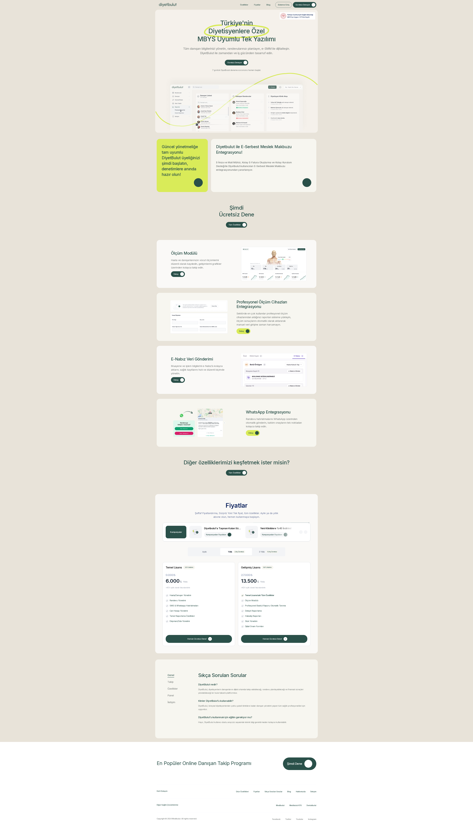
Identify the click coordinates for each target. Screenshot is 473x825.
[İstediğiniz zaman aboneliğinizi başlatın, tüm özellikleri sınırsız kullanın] (198, 182)
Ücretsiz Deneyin (303, 5)
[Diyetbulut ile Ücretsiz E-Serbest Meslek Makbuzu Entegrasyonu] (306, 182)
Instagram (312, 819)
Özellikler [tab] (173, 688)
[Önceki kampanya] (301, 532)
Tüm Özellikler (234, 225)
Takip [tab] (171, 681)
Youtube (299, 819)
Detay (176, 274)
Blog (268, 5)
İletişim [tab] (171, 702)
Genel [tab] (171, 675)
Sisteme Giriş (283, 5)
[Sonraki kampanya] (305, 532)
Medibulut (280, 805)
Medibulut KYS (295, 805)
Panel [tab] (171, 695)
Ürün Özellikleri (242, 791)
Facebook (276, 819)
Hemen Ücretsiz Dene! (196, 639)
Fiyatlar (257, 5)
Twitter (288, 819)
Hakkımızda (300, 791)
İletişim (313, 791)
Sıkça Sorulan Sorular (273, 791)
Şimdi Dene (294, 763)
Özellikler (244, 5)
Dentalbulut (311, 805)
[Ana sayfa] (168, 4)
